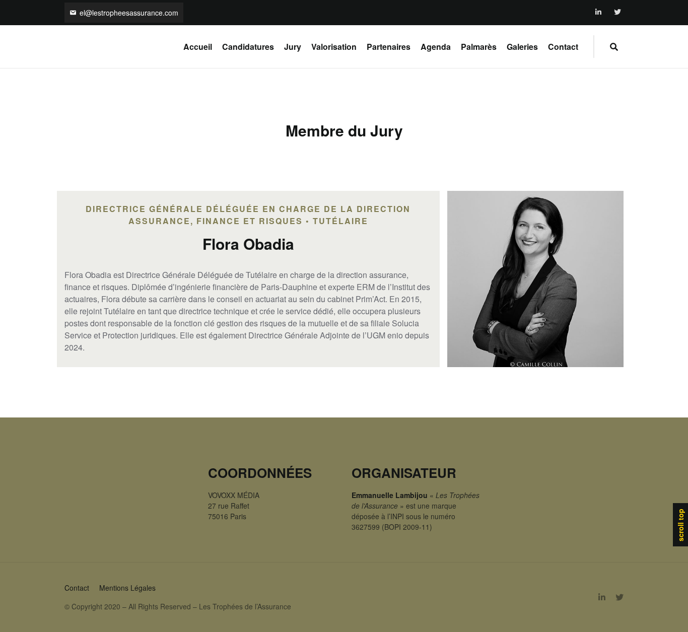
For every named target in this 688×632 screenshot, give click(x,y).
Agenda (436, 46)
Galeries (522, 46)
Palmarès (479, 46)
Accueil (197, 46)
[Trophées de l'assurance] (85, 46)
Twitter (618, 12)
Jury (292, 46)
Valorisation (334, 46)
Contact (563, 46)
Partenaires (388, 46)
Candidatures (248, 46)
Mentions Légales (127, 588)
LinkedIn (599, 12)
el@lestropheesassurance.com (129, 13)
